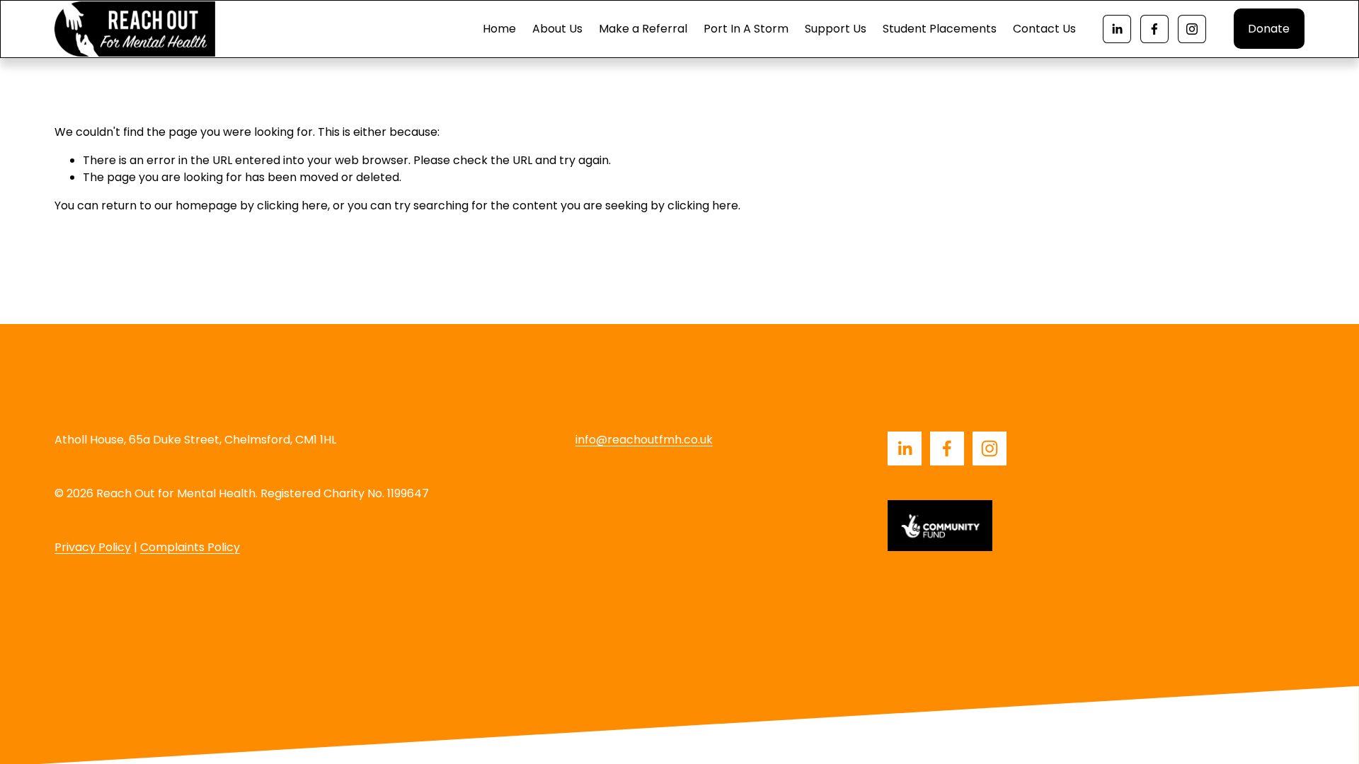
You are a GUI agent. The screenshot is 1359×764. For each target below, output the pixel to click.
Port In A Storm (746, 29)
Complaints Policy (190, 547)
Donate (1269, 29)
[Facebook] (1154, 29)
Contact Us (1044, 29)
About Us (557, 29)
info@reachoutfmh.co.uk (644, 440)
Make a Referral (643, 29)
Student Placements (940, 29)
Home (499, 29)
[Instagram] (1192, 29)
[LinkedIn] (1117, 29)
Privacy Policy (93, 547)
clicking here (292, 205)
